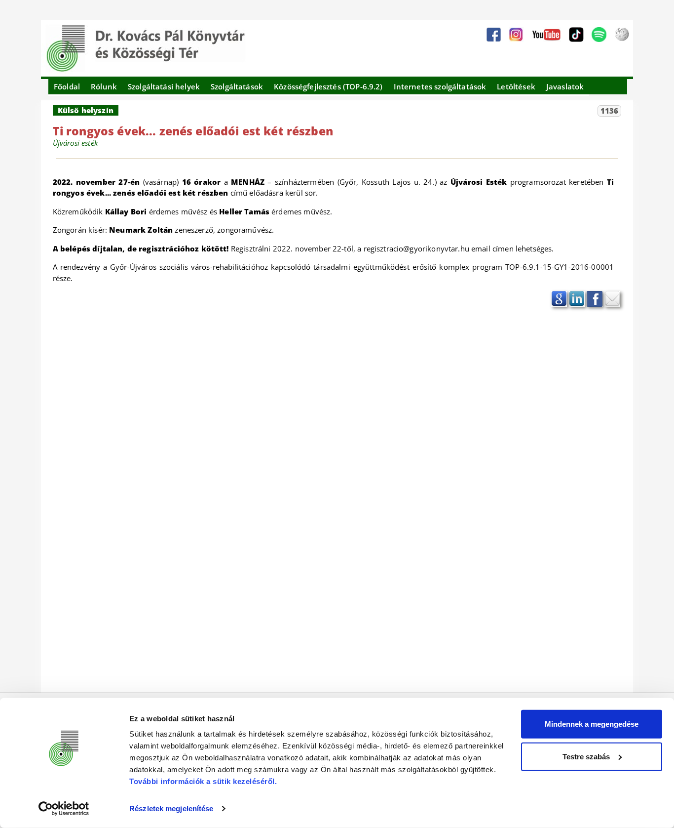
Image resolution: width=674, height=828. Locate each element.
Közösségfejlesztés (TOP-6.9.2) (328, 86)
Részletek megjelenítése (171, 808)
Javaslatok (565, 86)
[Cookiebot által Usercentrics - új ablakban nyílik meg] (64, 808)
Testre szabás (586, 756)
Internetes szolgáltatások (440, 86)
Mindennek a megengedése (591, 724)
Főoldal (67, 86)
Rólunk (104, 86)
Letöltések (516, 86)
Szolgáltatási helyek (164, 86)
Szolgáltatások (237, 86)
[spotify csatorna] (599, 34)
